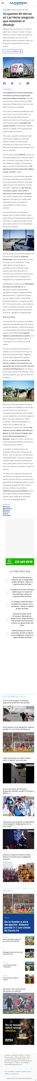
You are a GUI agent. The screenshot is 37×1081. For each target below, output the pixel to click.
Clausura (7, 918)
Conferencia (29, 995)
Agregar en (13, 51)
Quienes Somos (26, 1071)
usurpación (7, 515)
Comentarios (7, 89)
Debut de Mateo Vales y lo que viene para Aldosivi (12, 940)
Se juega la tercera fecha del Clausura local (13, 953)
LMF (4, 950)
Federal (5, 976)
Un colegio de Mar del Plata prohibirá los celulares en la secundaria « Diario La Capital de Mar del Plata (20, 605)
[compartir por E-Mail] (30, 83)
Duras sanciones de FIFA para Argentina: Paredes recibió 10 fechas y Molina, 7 (18, 791)
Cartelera (17, 1071)
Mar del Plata (8, 508)
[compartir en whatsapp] (22, 83)
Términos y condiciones (11, 1074)
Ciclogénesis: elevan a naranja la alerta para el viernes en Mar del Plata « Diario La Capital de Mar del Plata (20, 592)
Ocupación (7, 510)
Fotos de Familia (9, 1071)
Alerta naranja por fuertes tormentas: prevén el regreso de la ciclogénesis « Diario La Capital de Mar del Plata (20, 634)
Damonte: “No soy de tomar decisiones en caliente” (14, 990)
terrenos (6, 512)
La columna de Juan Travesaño (10, 966)
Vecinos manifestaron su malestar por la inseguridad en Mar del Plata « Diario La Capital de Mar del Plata (20, 580)
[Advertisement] (18, 536)
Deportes (30, 798)
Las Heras (7, 506)
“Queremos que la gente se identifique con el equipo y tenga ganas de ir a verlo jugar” (18, 824)
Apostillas (6, 937)
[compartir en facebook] (7, 83)
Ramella (30, 831)
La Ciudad (6, 10)
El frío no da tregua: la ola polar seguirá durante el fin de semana (16, 701)
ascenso (30, 864)
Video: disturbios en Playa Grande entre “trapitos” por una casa (16, 759)
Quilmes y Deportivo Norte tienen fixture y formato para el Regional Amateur (17, 857)
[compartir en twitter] (15, 83)
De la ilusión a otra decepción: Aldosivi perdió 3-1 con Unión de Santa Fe (18, 728)
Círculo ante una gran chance (10, 979)
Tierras (6, 513)
